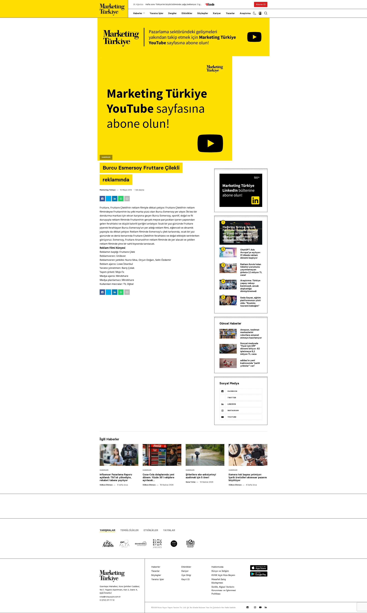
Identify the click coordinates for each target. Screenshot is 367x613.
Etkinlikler (187, 13)
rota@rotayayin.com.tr (110, 596)
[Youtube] (260, 607)
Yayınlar (169, 530)
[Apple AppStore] (258, 569)
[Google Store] (258, 575)
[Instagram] (255, 607)
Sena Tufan (190, 482)
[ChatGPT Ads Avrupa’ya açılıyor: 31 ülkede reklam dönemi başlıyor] (228, 252)
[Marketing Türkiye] (113, 9)
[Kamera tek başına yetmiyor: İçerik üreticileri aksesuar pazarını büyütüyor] (248, 455)
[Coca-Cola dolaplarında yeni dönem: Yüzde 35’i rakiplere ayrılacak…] (162, 455)
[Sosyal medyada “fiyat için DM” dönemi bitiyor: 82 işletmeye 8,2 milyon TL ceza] (228, 349)
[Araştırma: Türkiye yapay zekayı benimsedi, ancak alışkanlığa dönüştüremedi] (228, 285)
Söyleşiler (202, 13)
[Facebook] (247, 607)
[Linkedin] (265, 607)
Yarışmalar (107, 530)
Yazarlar (230, 13)
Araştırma (245, 13)
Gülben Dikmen (106, 485)
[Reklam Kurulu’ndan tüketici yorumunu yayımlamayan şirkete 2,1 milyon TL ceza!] (228, 268)
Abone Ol (261, 4)
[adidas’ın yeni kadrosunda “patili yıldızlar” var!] (228, 363)
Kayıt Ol (185, 579)
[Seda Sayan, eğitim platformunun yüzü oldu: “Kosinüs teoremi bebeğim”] (228, 300)
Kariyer (217, 13)
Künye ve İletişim (220, 571)
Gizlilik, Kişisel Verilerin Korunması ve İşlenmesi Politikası (223, 590)
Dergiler (172, 13)
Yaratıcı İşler (156, 13)
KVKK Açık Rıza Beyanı (223, 575)
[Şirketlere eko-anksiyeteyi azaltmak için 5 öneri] (205, 455)
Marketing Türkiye (108, 190)
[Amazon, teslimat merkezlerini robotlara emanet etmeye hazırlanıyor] (228, 334)
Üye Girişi (186, 575)
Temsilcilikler (129, 530)
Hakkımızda (217, 566)
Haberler (137, 13)
